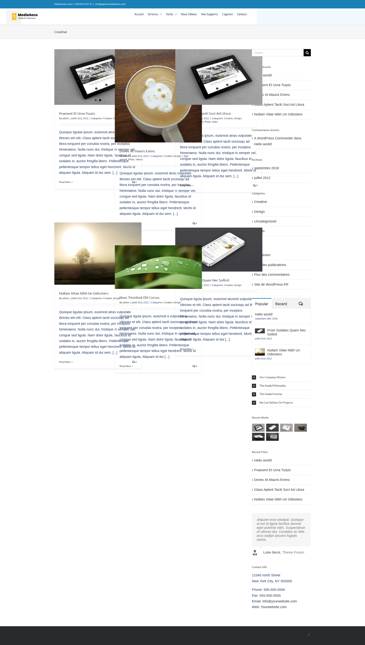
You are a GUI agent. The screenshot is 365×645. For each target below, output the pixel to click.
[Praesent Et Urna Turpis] (97, 77)
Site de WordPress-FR (271, 284)
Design (237, 118)
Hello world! (263, 75)
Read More (65, 182)
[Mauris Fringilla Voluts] (272, 427)
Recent (281, 303)
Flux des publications (270, 265)
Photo (131, 159)
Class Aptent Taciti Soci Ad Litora (205, 113)
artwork (123, 159)
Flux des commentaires (272, 274)
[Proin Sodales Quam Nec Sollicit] (260, 331)
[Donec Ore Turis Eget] (258, 427)
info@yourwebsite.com (279, 601)
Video (215, 122)
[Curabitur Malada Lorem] (258, 436)
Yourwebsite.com (274, 607)
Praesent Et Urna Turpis (77, 113)
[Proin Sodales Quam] (286, 427)
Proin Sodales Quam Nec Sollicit (286, 332)
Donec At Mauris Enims (137, 151)
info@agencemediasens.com (110, 4)
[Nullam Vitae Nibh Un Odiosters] (260, 351)
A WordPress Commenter (273, 138)
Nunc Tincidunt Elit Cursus (139, 297)
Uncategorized (265, 221)
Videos (139, 159)
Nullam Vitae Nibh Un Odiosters (83, 293)
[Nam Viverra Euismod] (300, 427)
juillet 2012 (262, 178)
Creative (107, 118)
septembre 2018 (266, 168)
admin (65, 118)
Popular (261, 303)
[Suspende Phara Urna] (272, 436)
